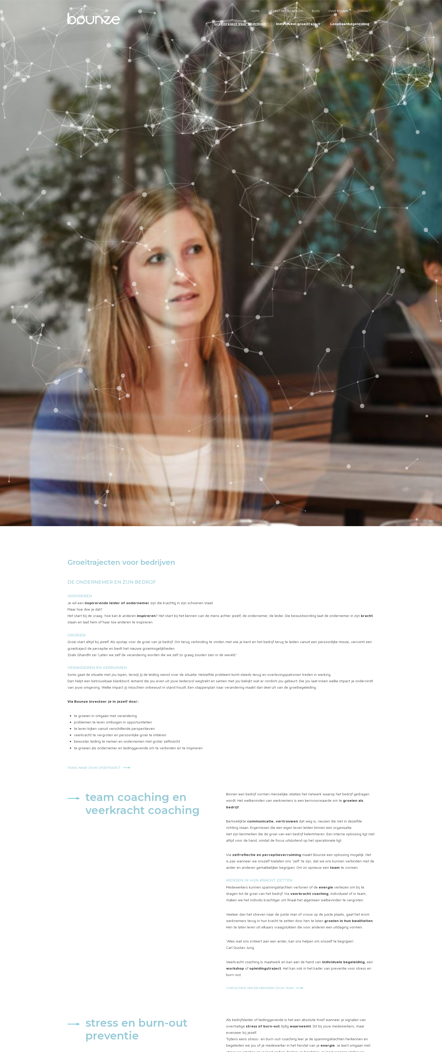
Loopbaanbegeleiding (349, 23)
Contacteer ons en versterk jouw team (259, 988)
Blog (316, 11)
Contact (364, 11)
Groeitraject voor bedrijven (240, 23)
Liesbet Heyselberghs (286, 11)
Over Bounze (338, 11)
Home (255, 11)
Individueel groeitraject (298, 23)
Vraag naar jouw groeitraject (94, 767)
